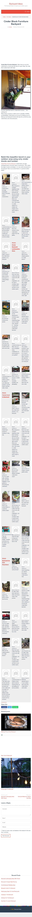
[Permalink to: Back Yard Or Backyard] (16, 744)
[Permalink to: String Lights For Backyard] (16, 773)
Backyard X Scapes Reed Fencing (9, 882)
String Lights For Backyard (7, 789)
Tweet (9, 707)
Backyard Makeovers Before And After (24, 796)
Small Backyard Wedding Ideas (8, 885)
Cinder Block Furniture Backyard (8, 163)
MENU (28, 11)
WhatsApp (15, 707)
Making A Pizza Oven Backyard (8, 731)
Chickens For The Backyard (7, 898)
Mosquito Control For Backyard (8, 888)
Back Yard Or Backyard (6, 755)
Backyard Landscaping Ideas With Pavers (10, 878)
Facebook (4, 707)
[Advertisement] (16, 46)
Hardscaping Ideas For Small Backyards (10, 891)
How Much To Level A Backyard (8, 901)
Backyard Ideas (16, 3)
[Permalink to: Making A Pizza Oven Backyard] (16, 722)
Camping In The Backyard (7, 894)
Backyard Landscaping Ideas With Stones (7, 796)
